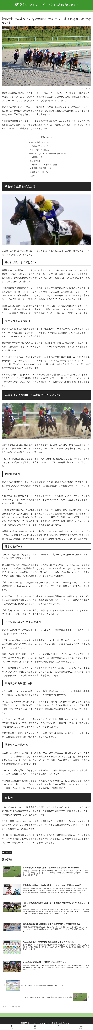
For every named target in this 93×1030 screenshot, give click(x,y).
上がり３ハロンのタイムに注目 (44, 165)
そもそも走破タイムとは (39, 142)
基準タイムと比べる (40, 172)
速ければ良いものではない (42, 146)
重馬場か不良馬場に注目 (41, 168)
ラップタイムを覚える (41, 150)
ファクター (7, 852)
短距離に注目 (37, 157)
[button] (86, 586)
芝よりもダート (38, 161)
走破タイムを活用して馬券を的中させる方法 (47, 153)
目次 (43, 137)
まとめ (32, 176)
